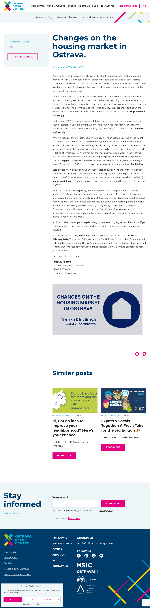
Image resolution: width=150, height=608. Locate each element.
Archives (74, 518)
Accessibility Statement (16, 569)
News (60, 17)
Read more (64, 455)
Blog (95, 6)
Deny (32, 599)
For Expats (38, 6)
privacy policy (106, 510)
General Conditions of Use (17, 574)
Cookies (26, 604)
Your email (60, 497)
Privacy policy (35, 604)
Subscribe (113, 503)
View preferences (51, 599)
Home (39, 17)
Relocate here (128, 6)
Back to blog (23, 56)
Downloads (10, 552)
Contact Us (107, 6)
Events (72, 6)
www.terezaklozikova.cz (65, 273)
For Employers (56, 6)
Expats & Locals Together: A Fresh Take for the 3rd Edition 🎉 (122, 426)
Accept (13, 599)
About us (84, 6)
